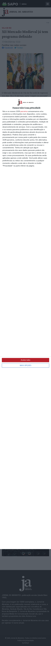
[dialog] (25, 323)
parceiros (24, 111)
